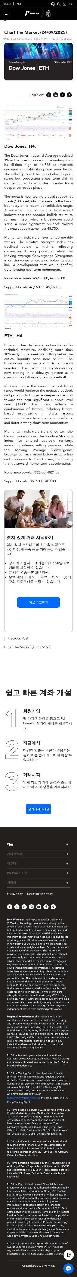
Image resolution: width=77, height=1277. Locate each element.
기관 (19, 4)
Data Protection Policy (40, 893)
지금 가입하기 (38, 602)
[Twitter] (62, 95)
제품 (10, 844)
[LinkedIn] (55, 95)
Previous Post (17, 638)
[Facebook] (48, 95)
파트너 (7, 4)
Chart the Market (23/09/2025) (27, 647)
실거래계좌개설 (38, 809)
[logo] (41, 14)
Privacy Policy (15, 893)
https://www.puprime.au (23, 1098)
